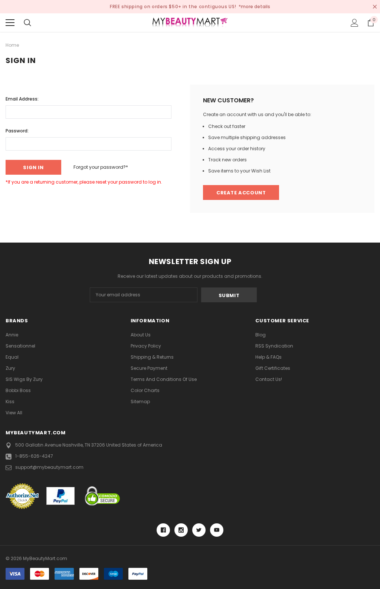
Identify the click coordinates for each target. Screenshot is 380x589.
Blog (260, 335)
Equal (12, 357)
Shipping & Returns (152, 357)
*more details (254, 6)
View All (14, 412)
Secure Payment (149, 368)
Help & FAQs (268, 357)
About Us (141, 335)
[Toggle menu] (10, 22)
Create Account (241, 192)
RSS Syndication (274, 346)
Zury (10, 368)
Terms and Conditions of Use (164, 379)
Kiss (10, 401)
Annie (12, 335)
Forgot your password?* (100, 167)
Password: (17, 131)
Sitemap (140, 401)
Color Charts (145, 390)
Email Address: (22, 99)
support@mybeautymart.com (49, 467)
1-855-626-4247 (34, 456)
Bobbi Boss (18, 390)
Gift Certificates (272, 368)
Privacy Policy (146, 346)
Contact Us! (268, 379)
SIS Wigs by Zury (24, 379)
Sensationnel (20, 346)
